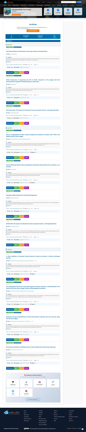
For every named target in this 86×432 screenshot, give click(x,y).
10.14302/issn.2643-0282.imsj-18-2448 (15, 271)
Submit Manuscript (16, 14)
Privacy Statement (42, 422)
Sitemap (70, 418)
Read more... (73, 52)
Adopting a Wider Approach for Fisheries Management (21, 195)
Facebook (69, 428)
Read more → (9, 61)
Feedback (41, 412)
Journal (5, 18)
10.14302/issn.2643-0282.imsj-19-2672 (15, 149)
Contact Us (71, 420)
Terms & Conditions (43, 424)
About (43, 2)
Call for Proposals (27, 418)
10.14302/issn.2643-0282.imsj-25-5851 (15, 115)
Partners (70, 412)
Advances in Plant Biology (70, 114)
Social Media (71, 410)
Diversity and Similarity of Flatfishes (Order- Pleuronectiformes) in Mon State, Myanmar (31, 347)
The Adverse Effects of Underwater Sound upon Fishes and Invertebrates (26, 51)
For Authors (65, 5)
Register (79, 2)
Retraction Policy (42, 418)
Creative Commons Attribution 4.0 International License (47, 428)
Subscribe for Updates (73, 416)
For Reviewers (79, 5)
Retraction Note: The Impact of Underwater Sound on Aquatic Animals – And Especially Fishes (32, 110)
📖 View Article (10, 72)
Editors (55, 412)
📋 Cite (26, 72)
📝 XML (21, 72)
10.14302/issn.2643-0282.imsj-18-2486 (15, 360)
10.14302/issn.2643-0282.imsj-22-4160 (15, 208)
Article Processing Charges (59, 416)
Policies (49, 2)
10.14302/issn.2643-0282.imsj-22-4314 (15, 64)
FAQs (55, 420)
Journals (56, 2)
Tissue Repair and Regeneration (71, 107)
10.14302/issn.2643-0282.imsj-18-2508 (15, 331)
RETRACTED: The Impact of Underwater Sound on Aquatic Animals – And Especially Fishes (31, 223)
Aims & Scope (23, 5)
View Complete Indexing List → (33, 399)
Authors (55, 410)
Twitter (74, 428)
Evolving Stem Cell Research (70, 121)
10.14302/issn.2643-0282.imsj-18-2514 (15, 301)
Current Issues (31, 5)
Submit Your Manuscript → (33, 30)
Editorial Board (16, 5)
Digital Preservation (43, 420)
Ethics (40, 416)
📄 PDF (16, 72)
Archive (53, 5)
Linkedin (79, 428)
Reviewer (56, 414)
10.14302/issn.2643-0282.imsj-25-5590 (15, 94)
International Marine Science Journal (15, 18)
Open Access (26, 414)
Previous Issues (39, 5)
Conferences (26, 420)
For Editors (72, 5)
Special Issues (47, 5)
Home (38, 2)
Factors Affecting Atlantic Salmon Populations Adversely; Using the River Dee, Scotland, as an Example (72, 87)
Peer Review (26, 416)
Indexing (59, 5)
